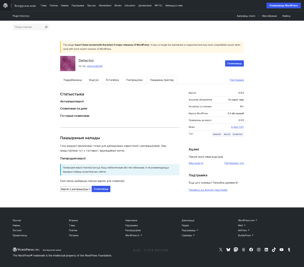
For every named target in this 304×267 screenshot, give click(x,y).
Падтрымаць (190, 230)
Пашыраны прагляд (162, 80)
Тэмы (72, 225)
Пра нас (17, 220)
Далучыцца (188, 220)
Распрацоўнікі (133, 230)
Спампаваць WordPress (283, 5)
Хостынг (17, 230)
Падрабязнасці (72, 80)
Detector (86, 60)
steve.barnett (95, 66)
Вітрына (73, 220)
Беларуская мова (52, 250)
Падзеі (185, 225)
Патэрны (73, 235)
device (227, 134)
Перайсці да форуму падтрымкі (208, 189)
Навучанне (131, 220)
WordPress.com (247, 220)
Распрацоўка (134, 80)
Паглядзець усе (234, 163)
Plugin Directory (21, 16)
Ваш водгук (196, 163)
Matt (242, 225)
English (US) (237, 127)
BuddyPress (245, 235)
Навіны (16, 225)
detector (217, 134)
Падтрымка (237, 80)
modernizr (238, 134)
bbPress (244, 230)
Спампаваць (234, 63)
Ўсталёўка (112, 80)
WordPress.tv (133, 235)
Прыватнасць (20, 235)
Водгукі (93, 80)
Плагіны (73, 230)
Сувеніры (188, 235)
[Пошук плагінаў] (46, 27)
